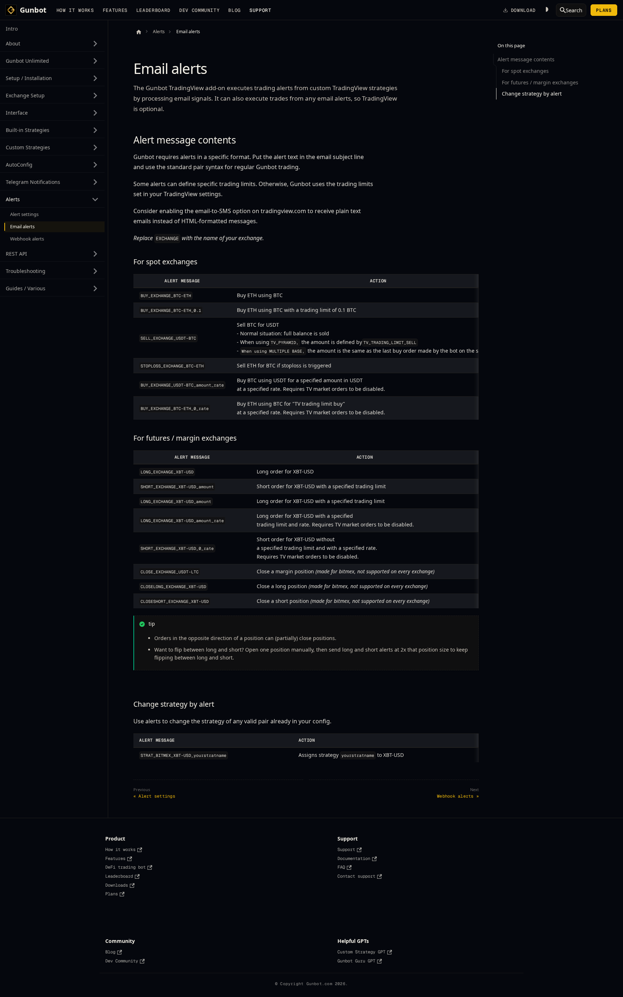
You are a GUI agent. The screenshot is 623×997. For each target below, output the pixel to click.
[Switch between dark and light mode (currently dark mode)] (546, 10)
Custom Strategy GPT (361, 952)
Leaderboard (153, 10)
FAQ (341, 867)
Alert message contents (526, 59)
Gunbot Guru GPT (356, 961)
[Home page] (138, 31)
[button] (52, 43)
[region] (306, 347)
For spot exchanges (525, 70)
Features (115, 10)
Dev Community (199, 10)
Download (523, 10)
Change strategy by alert (532, 93)
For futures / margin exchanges (540, 82)
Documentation (353, 858)
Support (346, 849)
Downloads (116, 885)
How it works (75, 10)
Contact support (356, 876)
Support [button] (260, 10)
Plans (603, 10)
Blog (234, 10)
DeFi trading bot (125, 867)
